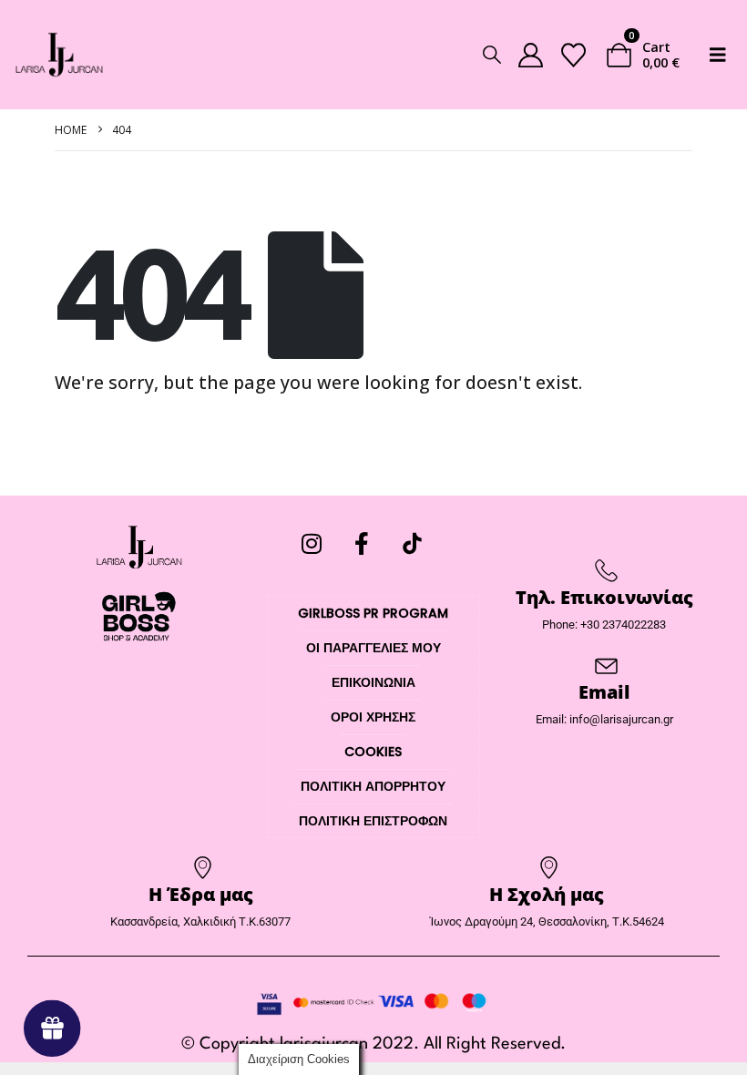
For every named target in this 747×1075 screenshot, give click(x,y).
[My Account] (530, 55)
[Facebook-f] (373, 555)
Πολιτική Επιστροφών (373, 821)
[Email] (604, 665)
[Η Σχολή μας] (547, 867)
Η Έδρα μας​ (200, 894)
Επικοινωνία (373, 682)
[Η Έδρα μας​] (200, 867)
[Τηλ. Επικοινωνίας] (604, 570)
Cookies (373, 751)
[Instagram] (323, 555)
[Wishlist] (573, 55)
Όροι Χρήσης (373, 717)
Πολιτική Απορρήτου (373, 786)
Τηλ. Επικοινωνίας (604, 597)
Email (603, 692)
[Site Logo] (59, 55)
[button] (492, 54)
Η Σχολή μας (546, 894)
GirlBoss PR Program (373, 613)
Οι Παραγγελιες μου (373, 648)
